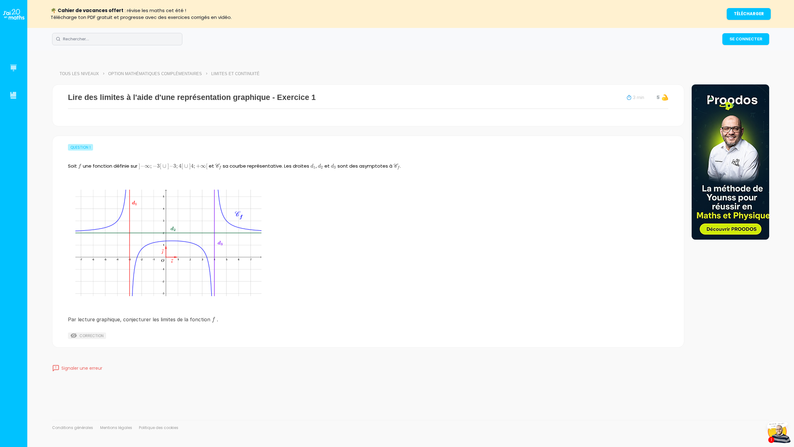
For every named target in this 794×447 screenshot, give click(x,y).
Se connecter (745, 38)
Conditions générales (72, 427)
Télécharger (749, 14)
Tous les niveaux (79, 73)
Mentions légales (116, 427)
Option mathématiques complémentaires (155, 73)
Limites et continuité (235, 73)
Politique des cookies (158, 427)
